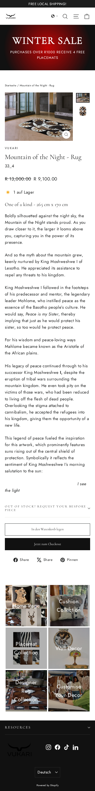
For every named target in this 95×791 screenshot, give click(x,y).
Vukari (11, 148)
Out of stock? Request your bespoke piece (45, 508)
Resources (18, 727)
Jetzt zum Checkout (47, 544)
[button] (54, 16)
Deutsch (44, 772)
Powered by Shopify (48, 785)
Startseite (10, 85)
